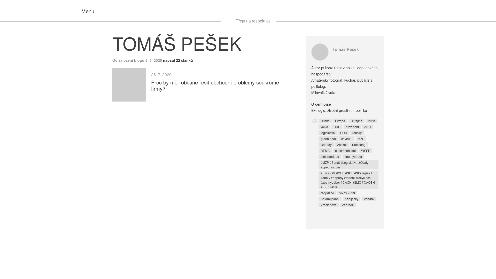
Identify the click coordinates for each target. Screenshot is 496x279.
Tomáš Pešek (345, 49)
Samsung (359, 144)
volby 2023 (347, 193)
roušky (357, 132)
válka (324, 127)
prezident (352, 127)
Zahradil (348, 205)
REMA (325, 150)
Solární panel (330, 199)
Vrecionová (329, 205)
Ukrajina (356, 121)
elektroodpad (330, 156)
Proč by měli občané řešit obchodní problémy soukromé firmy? (215, 85)
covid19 (346, 138)
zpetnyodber (353, 156)
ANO (367, 127)
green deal (328, 138)
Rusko (325, 121)
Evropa (340, 121)
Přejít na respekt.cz (253, 21)
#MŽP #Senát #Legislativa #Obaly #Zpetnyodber (344, 164)
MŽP (361, 138)
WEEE (365, 150)
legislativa (328, 132)
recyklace (327, 193)
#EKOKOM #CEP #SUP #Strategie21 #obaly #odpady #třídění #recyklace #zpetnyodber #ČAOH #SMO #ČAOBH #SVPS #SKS (348, 180)
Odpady (326, 144)
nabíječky (351, 199)
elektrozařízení (345, 150)
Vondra (369, 199)
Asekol (342, 144)
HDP (337, 127)
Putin (371, 121)
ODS (343, 132)
